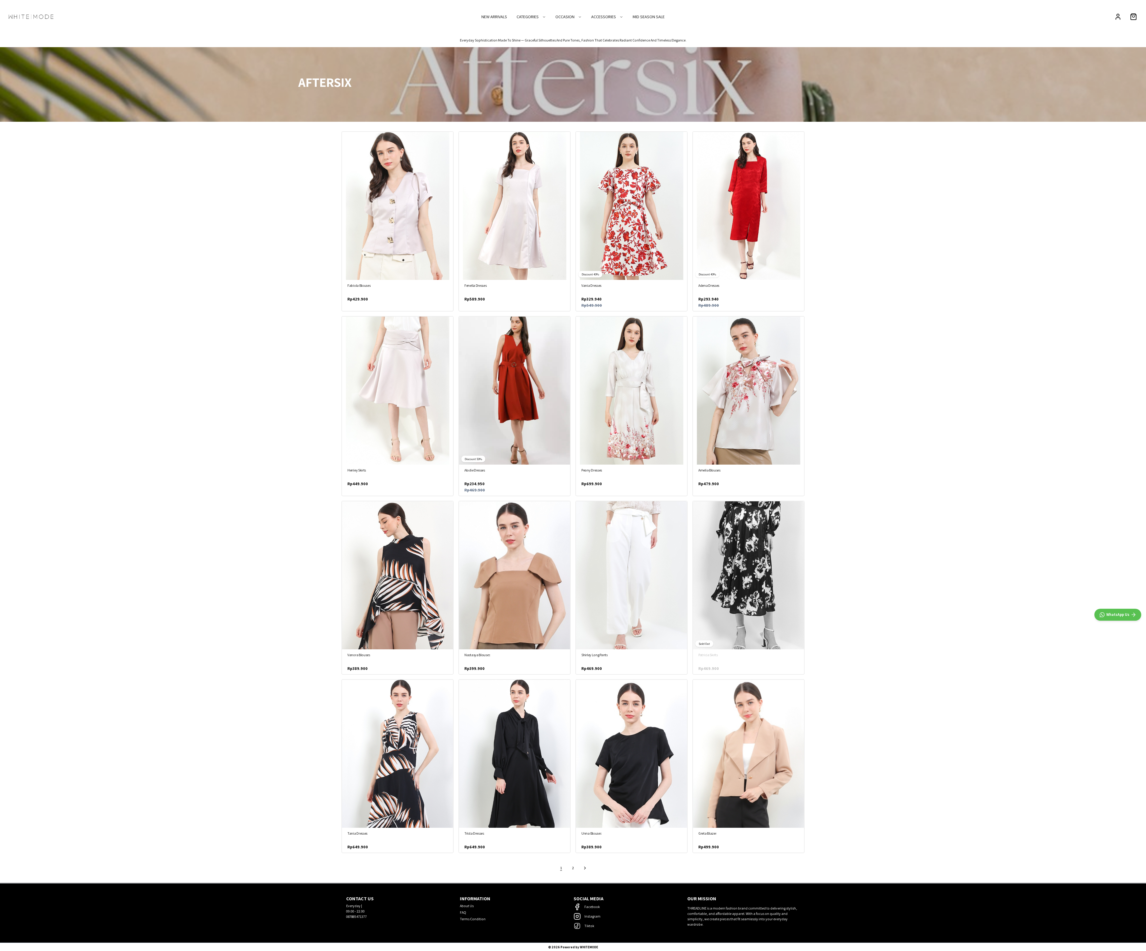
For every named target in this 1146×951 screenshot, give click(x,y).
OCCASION (564, 16)
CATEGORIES (528, 16)
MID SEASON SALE (649, 16)
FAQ (463, 912)
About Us (467, 906)
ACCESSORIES (603, 16)
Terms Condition (473, 919)
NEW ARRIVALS (494, 16)
